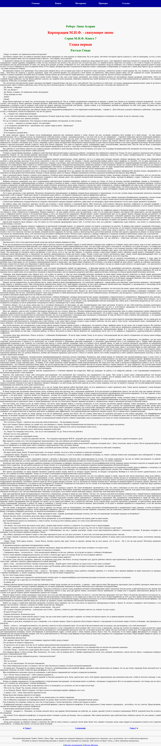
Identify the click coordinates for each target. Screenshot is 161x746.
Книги (58, 3)
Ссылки (126, 3)
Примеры (103, 3)
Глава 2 (133, 728)
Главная (36, 3)
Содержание (80, 728)
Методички (80, 3)
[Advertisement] (80, 16)
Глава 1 (28, 728)
